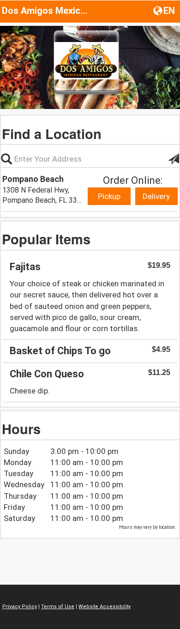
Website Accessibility (104, 607)
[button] (165, 10)
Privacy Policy (19, 607)
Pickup (109, 196)
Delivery (156, 196)
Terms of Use (57, 607)
